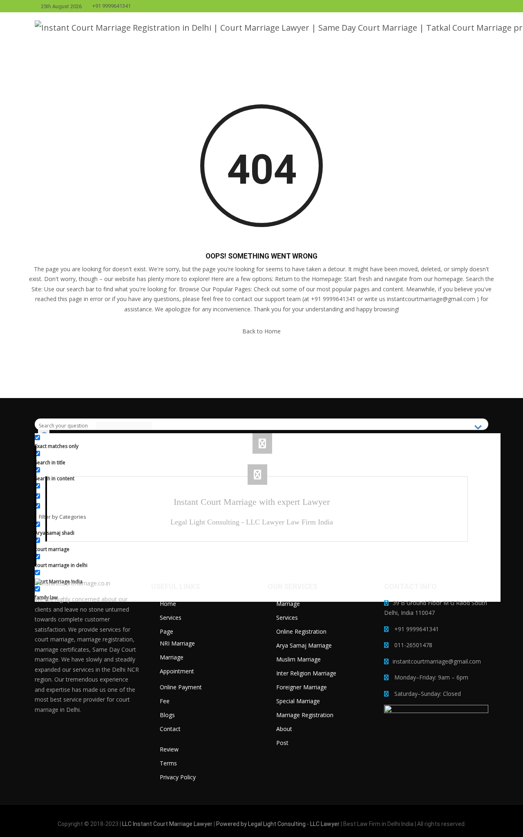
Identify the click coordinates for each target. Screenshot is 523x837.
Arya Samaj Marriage (304, 645)
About (284, 729)
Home (168, 604)
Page (166, 631)
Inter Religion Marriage (306, 673)
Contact (170, 729)
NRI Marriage (177, 643)
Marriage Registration (304, 715)
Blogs (167, 715)
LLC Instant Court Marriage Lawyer (167, 824)
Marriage (171, 657)
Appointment (177, 671)
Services (170, 617)
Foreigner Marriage (301, 687)
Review (169, 749)
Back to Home (261, 331)
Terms (168, 763)
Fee (165, 701)
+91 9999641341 (111, 6)
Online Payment (181, 687)
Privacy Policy (178, 777)
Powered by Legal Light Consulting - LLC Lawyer (278, 824)
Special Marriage (298, 701)
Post (282, 743)
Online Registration (301, 631)
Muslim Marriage (298, 659)
